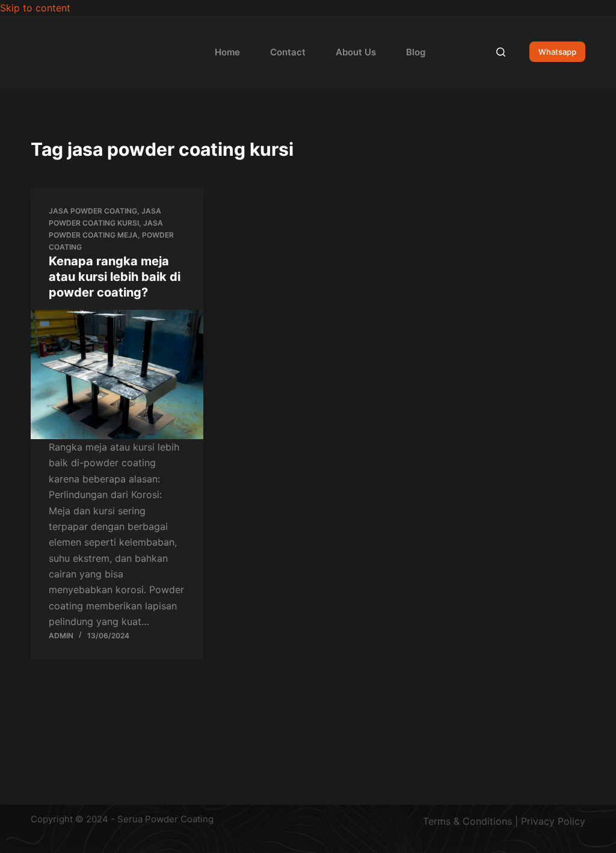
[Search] (500, 52)
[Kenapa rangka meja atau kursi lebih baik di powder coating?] (117, 374)
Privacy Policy (553, 821)
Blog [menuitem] (415, 52)
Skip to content (35, 8)
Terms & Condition (465, 821)
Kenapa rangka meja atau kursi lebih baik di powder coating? (114, 277)
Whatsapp (557, 52)
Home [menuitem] (227, 52)
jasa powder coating (93, 210)
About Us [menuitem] (356, 52)
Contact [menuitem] (288, 52)
